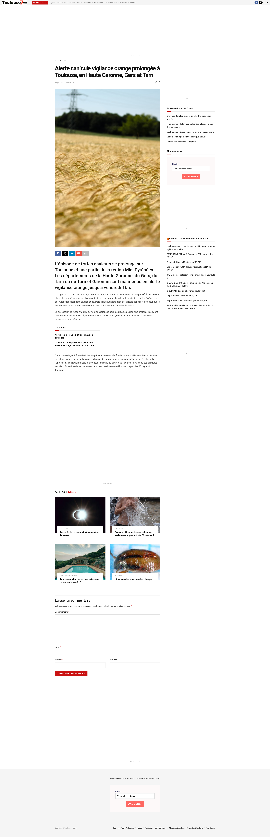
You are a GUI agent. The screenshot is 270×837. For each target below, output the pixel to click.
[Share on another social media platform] (85, 253)
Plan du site (210, 828)
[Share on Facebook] (58, 253)
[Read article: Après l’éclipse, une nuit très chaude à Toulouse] (80, 515)
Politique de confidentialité (155, 828)
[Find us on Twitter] (261, 2)
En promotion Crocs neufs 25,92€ (182, 296)
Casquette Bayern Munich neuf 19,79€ (184, 262)
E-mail (59, 659)
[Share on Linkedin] (72, 253)
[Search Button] (267, 2)
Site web (113, 660)
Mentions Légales (176, 828)
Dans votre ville (111, 3)
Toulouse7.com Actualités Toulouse (127, 828)
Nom (58, 647)
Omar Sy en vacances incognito (181, 142)
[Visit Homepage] (14, 2)
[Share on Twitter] (65, 253)
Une (64, 61)
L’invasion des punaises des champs (133, 579)
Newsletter (41, 3)
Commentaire (62, 612)
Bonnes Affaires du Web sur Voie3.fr (188, 238)
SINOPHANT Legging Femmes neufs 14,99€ (186, 291)
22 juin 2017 (59, 82)
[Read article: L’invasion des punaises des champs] (135, 562)
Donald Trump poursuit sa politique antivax (186, 137)
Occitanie (87, 3)
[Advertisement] (135, 29)
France (79, 3)
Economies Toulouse (68, 576)
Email (174, 164)
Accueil (58, 61)
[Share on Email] (79, 253)
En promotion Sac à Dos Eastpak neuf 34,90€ (187, 300)
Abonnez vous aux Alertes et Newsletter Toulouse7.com (134, 779)
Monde (72, 3)
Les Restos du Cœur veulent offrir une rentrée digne (190, 132)
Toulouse (123, 3)
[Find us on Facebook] (256, 2)
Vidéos (133, 3)
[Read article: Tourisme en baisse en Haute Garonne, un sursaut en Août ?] (80, 562)
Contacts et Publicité (194, 828)
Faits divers (98, 3)
